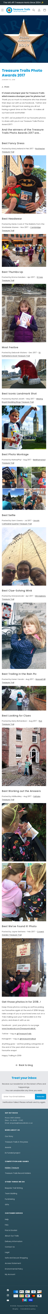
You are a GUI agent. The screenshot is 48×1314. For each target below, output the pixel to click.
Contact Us (10, 1247)
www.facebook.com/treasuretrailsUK (19, 1028)
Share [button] (6, 87)
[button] (33, 10)
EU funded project (12, 1153)
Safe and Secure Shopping (16, 1258)
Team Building (11, 1193)
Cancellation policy (27, 1309)
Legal (7, 1252)
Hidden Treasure (12, 1167)
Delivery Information (13, 1241)
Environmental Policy (14, 1269)
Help (7, 1219)
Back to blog (26, 1065)
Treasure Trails (23, 1306)
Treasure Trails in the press (16, 1142)
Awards (8, 1147)
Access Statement (13, 1263)
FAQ (6, 1225)
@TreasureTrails (24, 1033)
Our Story (9, 1136)
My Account (10, 1274)
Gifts (7, 1204)
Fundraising (10, 1199)
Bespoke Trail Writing (14, 1188)
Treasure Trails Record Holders (18, 1173)
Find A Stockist (11, 1230)
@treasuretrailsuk (28, 1038)
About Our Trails (12, 1236)
